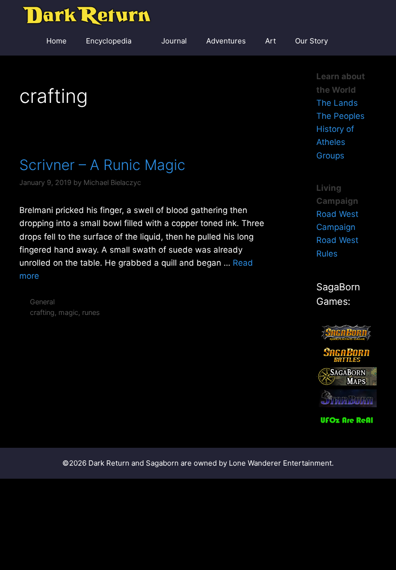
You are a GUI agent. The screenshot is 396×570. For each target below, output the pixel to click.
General (42, 302)
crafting (42, 312)
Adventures (226, 40)
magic (68, 312)
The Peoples (340, 116)
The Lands (337, 103)
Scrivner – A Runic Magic (102, 164)
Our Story (311, 40)
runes (91, 312)
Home (56, 40)
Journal (174, 40)
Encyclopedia (108, 40)
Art (270, 40)
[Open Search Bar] (362, 41)
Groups (330, 155)
